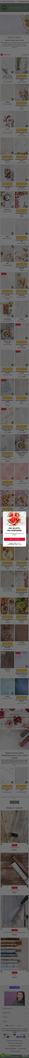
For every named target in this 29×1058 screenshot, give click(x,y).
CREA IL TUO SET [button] (14, 539)
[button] (24, 513)
